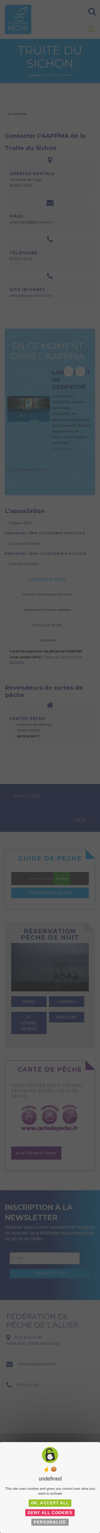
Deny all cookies (50, 1513)
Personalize (50, 1522)
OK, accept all (50, 1503)
